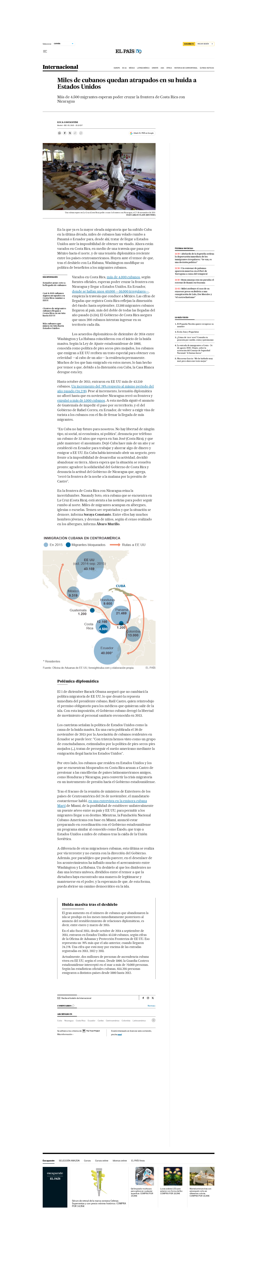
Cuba (59, 1020)
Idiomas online (120, 1160)
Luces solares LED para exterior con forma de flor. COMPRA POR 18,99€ (171, 1191)
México (132, 68)
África (169, 68)
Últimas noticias (207, 68)
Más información (64, 1034)
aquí (120, 1034)
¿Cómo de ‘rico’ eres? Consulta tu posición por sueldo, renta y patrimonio (195, 338)
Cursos (87, 1160)
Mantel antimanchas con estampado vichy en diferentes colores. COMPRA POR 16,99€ (200, 1192)
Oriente (155, 68)
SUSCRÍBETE (189, 44)
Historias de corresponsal (186, 68)
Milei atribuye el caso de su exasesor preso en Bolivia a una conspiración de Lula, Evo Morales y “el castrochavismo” (193, 292)
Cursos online (101, 1160)
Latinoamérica (143, 68)
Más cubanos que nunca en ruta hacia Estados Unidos (53, 326)
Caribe (101, 1020)
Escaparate (48, 1160)
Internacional (60, 67)
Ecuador (91, 1020)
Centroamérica (112, 1020)
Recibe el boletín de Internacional (76, 998)
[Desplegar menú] (45, 51)
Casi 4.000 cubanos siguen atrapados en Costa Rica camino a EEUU (54, 297)
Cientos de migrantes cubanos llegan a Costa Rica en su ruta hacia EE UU (54, 312)
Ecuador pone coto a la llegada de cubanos (54, 284)
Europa (117, 68)
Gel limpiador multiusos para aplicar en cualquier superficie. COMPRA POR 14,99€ (142, 1192)
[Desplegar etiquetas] (154, 1020)
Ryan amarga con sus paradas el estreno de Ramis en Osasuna (194, 281)
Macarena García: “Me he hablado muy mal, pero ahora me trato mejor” (195, 359)
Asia (162, 68)
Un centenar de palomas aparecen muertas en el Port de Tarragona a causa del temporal (191, 271)
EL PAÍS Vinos (138, 1160)
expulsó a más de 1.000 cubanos (81, 400)
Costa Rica (80, 1020)
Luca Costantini (67, 122)
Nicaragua (68, 1020)
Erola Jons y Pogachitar (188, 332)
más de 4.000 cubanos (123, 277)
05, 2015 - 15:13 (73, 125)
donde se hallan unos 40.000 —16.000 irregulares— (110, 291)
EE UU (124, 68)
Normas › (152, 1006)
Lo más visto (181, 317)
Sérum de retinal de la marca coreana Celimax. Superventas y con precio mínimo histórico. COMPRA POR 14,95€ (99, 1204)
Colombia (126, 1020)
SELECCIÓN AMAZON (69, 1160)
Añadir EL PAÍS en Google (143, 133)
